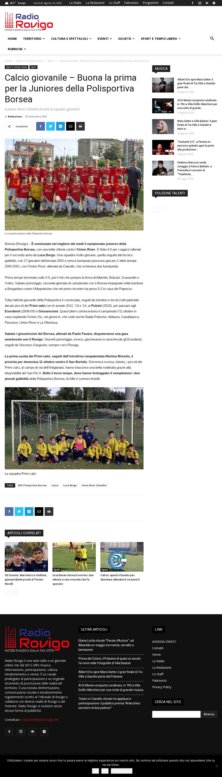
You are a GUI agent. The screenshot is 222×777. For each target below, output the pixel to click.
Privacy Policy (161, 687)
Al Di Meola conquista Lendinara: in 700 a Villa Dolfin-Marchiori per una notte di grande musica (110, 688)
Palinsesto (131, 3)
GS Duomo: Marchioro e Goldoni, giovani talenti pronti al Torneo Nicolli (26, 579)
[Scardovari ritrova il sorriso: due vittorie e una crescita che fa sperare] (74, 557)
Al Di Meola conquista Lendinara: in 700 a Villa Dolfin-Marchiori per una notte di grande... (197, 104)
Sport (51, 61)
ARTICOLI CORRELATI (24, 533)
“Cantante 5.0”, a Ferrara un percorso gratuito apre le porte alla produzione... (195, 145)
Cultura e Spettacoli (69, 39)
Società (124, 39)
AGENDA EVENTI (164, 642)
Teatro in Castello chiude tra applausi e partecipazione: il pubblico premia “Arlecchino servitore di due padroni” (109, 703)
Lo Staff (114, 3)
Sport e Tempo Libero (159, 39)
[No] (216, 766)
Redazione (15, 116)
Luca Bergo (70, 485)
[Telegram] (214, 3)
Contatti (168, 3)
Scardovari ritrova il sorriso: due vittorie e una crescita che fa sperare (73, 579)
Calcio (55, 485)
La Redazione (95, 3)
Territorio (32, 39)
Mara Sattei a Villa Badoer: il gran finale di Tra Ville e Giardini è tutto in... (197, 125)
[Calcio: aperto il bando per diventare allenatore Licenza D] (122, 557)
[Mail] (207, 3)
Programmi (150, 3)
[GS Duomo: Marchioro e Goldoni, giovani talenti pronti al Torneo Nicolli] (26, 557)
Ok (95, 771)
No (105, 771)
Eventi (103, 39)
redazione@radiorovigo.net (40, 720)
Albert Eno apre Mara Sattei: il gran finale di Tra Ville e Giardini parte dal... (196, 83)
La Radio (75, 3)
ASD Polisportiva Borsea (32, 485)
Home (12, 39)
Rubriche (15, 49)
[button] (212, 39)
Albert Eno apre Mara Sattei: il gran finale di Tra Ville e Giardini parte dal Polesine (110, 674)
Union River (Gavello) (94, 485)
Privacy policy (122, 771)
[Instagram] (199, 3)
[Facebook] (192, 3)
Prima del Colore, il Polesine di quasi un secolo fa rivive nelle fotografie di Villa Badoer (109, 661)
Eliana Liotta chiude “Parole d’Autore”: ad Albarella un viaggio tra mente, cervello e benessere (106, 645)
